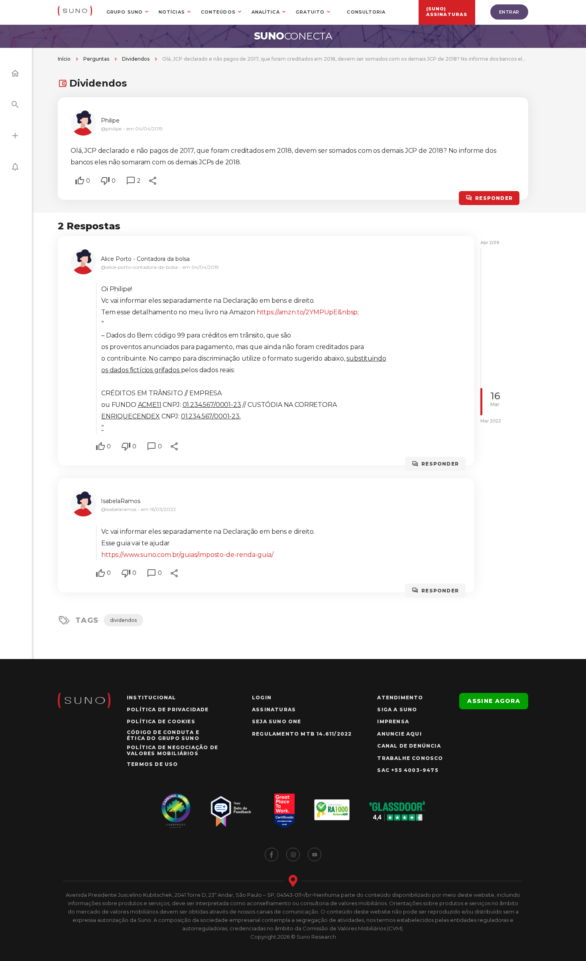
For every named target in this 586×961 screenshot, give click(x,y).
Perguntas (96, 59)
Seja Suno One (276, 721)
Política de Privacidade (168, 709)
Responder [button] (494, 198)
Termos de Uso (152, 764)
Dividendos (135, 59)
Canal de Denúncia (408, 746)
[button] (80, 180)
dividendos (123, 620)
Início (64, 59)
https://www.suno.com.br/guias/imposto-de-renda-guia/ (187, 554)
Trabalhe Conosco (410, 758)
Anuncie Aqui (399, 734)
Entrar (509, 12)
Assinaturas (274, 709)
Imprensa (393, 721)
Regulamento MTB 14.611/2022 (302, 734)
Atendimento (400, 698)
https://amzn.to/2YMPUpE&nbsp (307, 312)
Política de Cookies (161, 721)
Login (261, 698)
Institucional (151, 698)
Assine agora (493, 700)
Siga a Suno (397, 709)
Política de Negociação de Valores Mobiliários (172, 750)
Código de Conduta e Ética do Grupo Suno (163, 735)
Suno (293, 36)
